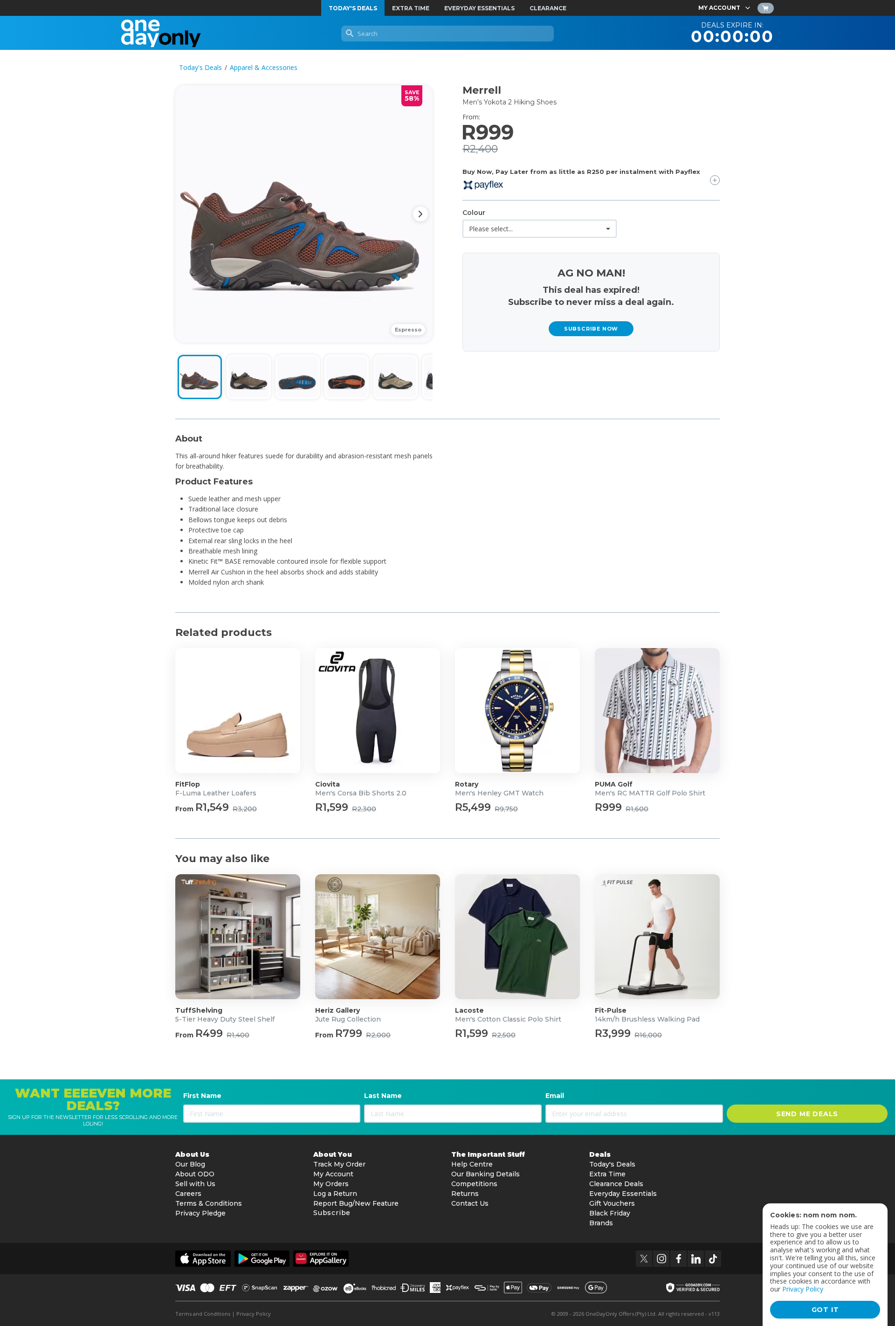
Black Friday (609, 1213)
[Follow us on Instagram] (661, 1258)
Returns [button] (465, 1193)
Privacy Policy (253, 1313)
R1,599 (331, 807)
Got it (825, 1309)
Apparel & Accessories (263, 67)
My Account (333, 1174)
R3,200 (245, 809)
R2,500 (504, 1035)
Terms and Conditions (202, 1313)
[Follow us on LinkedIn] (696, 1258)
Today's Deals (200, 67)
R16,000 (648, 1035)
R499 (209, 1034)
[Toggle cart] (765, 8)
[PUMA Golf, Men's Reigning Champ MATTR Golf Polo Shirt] (657, 710)
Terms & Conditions (208, 1203)
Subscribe (332, 1213)
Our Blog (190, 1164)
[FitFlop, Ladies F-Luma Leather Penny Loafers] (237, 710)
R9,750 (506, 809)
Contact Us (470, 1203)
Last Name (383, 1095)
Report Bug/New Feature (356, 1203)
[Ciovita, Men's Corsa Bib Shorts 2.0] (377, 710)
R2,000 (378, 1035)
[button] (304, 214)
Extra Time (607, 1174)
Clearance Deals (616, 1184)
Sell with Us (195, 1184)
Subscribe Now (591, 328)
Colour (473, 212)
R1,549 (212, 807)
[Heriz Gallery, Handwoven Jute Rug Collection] (377, 936)
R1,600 (637, 809)
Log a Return (335, 1193)
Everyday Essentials (623, 1193)
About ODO (194, 1174)
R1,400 (238, 1035)
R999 (608, 807)
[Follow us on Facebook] (678, 1258)
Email (554, 1095)
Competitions (474, 1184)
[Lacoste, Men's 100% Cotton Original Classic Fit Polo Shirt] (517, 936)
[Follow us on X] (644, 1258)
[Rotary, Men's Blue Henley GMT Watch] (517, 710)
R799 (348, 1034)
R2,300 (364, 809)
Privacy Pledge (200, 1213)
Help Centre (472, 1164)
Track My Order (339, 1164)
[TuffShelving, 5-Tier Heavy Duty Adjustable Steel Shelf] (237, 936)
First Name (202, 1095)
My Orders (331, 1184)
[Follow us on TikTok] (713, 1258)
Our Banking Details (485, 1174)
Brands (601, 1223)
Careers (188, 1193)
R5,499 (473, 807)
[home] (161, 33)
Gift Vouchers (612, 1203)
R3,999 (613, 1034)
